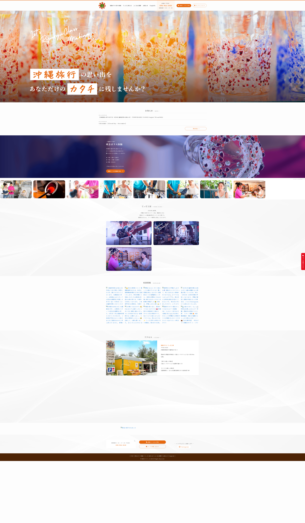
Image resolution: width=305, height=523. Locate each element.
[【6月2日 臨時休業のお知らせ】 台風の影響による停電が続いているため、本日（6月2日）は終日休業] (190, 296)
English (171, 456)
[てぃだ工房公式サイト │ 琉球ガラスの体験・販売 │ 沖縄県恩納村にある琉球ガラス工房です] (102, 5)
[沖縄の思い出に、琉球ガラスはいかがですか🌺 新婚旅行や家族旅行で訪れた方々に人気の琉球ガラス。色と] (152, 315)
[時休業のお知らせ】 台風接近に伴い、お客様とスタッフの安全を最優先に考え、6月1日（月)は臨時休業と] (115, 315)
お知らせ (165, 456)
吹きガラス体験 (139, 456)
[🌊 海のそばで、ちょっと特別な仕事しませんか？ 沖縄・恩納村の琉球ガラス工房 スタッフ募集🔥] (190, 315)
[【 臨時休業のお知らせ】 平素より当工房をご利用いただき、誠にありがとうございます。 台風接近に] (115, 296)
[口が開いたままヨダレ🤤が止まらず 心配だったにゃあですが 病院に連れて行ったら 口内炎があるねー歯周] (134, 315)
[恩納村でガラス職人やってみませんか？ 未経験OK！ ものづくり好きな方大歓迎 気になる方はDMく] (171, 315)
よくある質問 (158, 456)
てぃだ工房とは (149, 456)
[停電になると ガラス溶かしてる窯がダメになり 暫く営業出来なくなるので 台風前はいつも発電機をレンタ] (152, 296)
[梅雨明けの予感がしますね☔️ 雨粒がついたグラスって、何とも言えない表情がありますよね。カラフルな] (171, 296)
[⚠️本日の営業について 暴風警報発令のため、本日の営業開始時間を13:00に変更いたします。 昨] (134, 296)
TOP (132, 456)
